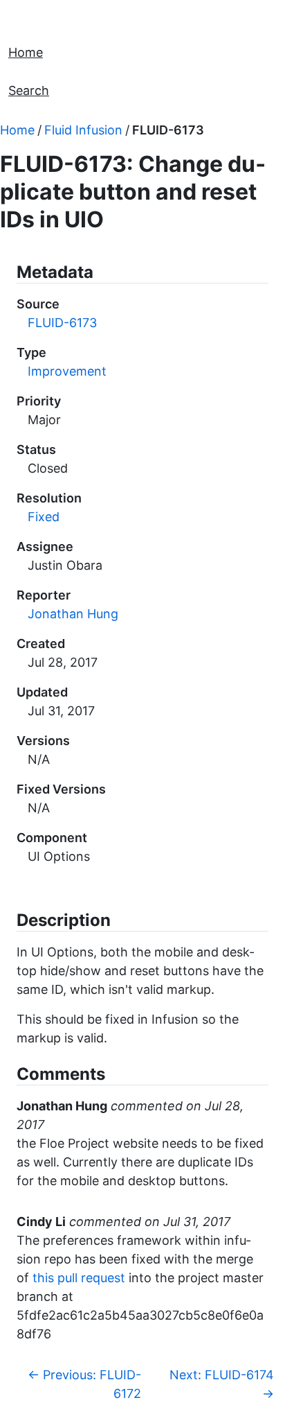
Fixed (43, 516)
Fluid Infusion (83, 130)
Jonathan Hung (73, 613)
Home (25, 52)
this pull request (79, 1277)
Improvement (67, 371)
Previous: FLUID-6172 (84, 1384)
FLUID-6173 (168, 130)
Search (28, 90)
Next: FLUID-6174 (221, 1384)
